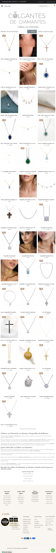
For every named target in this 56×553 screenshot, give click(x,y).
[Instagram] (46, 548)
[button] (32, 31)
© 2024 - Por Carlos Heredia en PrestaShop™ (17, 548)
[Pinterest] (43, 548)
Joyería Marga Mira (28, 472)
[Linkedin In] (53, 548)
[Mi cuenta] (51, 6)
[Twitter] (39, 548)
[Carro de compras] (53, 6)
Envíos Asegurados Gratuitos (35, 492)
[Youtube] (50, 548)
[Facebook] (35, 548)
